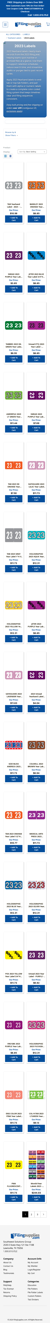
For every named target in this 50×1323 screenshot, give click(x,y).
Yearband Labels (14, 38)
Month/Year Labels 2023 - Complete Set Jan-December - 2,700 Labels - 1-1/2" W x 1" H (36, 1185)
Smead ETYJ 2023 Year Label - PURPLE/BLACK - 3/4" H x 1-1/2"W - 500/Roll (36, 345)
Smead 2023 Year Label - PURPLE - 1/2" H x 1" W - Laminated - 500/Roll (36, 975)
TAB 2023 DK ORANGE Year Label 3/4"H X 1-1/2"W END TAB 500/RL (13, 485)
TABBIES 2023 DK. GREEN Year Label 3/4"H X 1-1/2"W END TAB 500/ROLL (13, 345)
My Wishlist (32, 1266)
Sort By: (22, 152)
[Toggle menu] (5, 24)
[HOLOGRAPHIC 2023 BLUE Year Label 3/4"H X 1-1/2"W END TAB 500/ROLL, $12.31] (13, 885)
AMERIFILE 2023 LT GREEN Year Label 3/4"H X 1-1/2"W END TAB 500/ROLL (13, 415)
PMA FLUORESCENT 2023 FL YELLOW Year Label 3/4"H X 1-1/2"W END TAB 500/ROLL (13, 1185)
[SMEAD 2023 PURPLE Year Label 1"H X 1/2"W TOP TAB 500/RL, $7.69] (36, 395)
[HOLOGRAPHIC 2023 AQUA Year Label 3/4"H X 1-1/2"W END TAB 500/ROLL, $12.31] (36, 535)
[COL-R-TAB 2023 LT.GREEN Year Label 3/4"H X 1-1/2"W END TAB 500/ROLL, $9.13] (36, 1095)
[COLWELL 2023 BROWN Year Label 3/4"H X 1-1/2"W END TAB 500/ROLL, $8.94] (36, 745)
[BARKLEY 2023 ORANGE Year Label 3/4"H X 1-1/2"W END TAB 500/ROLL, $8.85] (36, 185)
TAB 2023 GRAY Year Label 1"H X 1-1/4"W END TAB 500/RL (14, 555)
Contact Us (8, 1266)
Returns (6, 1292)
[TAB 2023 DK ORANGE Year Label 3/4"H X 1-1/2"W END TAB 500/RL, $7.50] (13, 465)
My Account (33, 1262)
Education (32, 1285)
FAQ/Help (7, 1285)
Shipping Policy (10, 1296)
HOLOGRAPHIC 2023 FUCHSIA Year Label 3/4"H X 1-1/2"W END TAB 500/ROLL (36, 1045)
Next (44, 1214)
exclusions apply (14, 111)
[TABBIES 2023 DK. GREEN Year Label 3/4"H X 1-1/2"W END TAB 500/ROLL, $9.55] (13, 325)
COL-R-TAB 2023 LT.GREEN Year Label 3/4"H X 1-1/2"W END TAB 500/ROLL (36, 1115)
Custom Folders (34, 1296)
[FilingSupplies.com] (28, 24)
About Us (7, 1262)
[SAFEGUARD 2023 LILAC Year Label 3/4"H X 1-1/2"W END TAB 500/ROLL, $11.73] (36, 465)
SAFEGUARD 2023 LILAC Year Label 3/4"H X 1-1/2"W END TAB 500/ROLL (36, 485)
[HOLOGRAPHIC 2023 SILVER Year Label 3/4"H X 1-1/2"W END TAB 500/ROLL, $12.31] (36, 885)
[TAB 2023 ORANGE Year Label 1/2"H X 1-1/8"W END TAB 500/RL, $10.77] (13, 815)
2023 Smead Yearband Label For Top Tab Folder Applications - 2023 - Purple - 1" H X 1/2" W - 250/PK (36, 695)
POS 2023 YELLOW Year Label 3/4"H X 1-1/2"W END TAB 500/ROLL (13, 975)
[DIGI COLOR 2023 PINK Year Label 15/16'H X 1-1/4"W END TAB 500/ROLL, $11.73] (13, 1095)
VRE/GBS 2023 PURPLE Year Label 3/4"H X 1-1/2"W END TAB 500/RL (13, 1045)
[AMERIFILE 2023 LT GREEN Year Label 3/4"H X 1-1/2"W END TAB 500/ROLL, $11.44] (13, 395)
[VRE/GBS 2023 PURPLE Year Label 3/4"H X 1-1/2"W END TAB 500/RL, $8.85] (13, 1025)
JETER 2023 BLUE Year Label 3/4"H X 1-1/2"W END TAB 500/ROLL (36, 275)
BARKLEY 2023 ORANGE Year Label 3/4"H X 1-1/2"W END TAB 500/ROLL (36, 205)
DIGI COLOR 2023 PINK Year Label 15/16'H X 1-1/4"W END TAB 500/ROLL (13, 1115)
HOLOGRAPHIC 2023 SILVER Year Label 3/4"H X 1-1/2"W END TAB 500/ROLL (36, 905)
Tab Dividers (33, 1299)
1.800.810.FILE (10, 1251)
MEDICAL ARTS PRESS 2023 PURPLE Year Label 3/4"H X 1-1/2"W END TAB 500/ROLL (36, 835)
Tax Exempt (8, 1289)
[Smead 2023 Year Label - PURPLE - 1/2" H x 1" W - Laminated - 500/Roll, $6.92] (36, 955)
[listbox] (36, 152)
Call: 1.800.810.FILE (38, 15)
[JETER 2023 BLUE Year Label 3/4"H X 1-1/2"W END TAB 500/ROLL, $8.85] (36, 255)
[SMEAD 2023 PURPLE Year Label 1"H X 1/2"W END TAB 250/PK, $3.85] (13, 255)
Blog (5, 1269)
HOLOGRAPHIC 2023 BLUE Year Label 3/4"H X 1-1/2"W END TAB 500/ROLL (13, 905)
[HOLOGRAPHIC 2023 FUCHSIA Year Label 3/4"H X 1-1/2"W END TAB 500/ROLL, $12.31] (36, 1025)
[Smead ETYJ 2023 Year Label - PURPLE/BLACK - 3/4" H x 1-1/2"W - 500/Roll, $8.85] (36, 325)
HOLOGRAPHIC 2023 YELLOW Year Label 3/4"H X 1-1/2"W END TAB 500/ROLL (13, 625)
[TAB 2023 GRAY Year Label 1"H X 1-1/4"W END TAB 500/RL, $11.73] (13, 535)
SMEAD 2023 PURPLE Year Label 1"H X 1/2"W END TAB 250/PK (13, 275)
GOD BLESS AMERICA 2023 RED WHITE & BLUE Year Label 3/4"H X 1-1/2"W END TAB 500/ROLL (13, 765)
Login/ (30, 1269)
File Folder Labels (35, 1292)
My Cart (31, 1273)
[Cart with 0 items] (48, 25)
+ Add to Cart (14, 218)
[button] (25, 134)
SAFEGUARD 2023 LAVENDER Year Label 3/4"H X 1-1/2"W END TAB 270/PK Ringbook (14, 695)
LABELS (26, 34)
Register (36, 1269)
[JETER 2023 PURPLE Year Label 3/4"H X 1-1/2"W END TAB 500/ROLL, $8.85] (36, 605)
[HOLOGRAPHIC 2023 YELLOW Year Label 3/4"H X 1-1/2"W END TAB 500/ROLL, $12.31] (13, 605)
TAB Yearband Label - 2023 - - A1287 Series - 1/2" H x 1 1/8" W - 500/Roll (13, 205)
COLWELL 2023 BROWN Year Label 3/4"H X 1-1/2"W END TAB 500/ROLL (36, 765)
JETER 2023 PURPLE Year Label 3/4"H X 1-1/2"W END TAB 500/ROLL (36, 625)
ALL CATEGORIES (13, 34)
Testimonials (8, 1273)
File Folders (32, 1289)
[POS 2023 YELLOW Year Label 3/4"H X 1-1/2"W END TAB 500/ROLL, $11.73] (13, 955)
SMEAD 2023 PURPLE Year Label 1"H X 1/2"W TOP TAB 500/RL (36, 415)
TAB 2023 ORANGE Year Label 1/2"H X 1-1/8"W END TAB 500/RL (13, 835)
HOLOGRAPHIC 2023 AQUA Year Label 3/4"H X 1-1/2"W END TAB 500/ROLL (36, 555)
